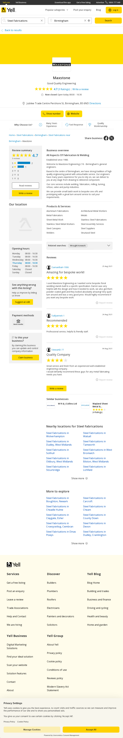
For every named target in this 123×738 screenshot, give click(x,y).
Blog (98, 10)
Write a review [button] (25, 193)
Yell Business (21, 2)
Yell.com (6, 2)
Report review (105, 302)
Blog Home (93, 582)
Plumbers (52, 591)
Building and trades (98, 591)
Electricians (53, 608)
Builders (51, 582)
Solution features (16, 673)
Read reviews (25, 185)
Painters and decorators (60, 616)
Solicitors (52, 624)
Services (13, 574)
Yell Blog (94, 574)
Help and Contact (16, 616)
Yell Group (55, 636)
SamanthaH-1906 (60, 267)
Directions (95, 103)
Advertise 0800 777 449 (108, 2)
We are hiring (14, 624)
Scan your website (17, 665)
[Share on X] (111, 138)
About (10, 690)
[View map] (25, 224)
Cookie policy (54, 661)
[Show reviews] (22, 155)
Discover (53, 574)
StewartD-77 (58, 349)
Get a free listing (83, 2)
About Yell (52, 644)
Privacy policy (54, 653)
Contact (11, 681)
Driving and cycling (97, 608)
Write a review (80, 89)
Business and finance (99, 599)
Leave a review (15, 599)
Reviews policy (55, 678)
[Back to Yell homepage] (8, 10)
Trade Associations (17, 608)
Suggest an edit (22, 302)
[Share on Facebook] (106, 138)
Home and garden (97, 624)
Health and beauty (97, 616)
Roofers (51, 599)
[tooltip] (89, 20)
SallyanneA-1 (58, 315)
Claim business (25, 357)
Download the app (63, 2)
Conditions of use (57, 669)
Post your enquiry (82, 10)
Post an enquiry (15, 591)
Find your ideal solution (20, 656)
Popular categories (55, 10)
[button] (42, 21)
